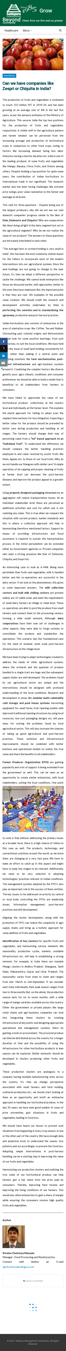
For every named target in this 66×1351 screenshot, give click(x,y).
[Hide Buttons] (1, 368)
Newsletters (9, 75)
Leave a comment (34, 1280)
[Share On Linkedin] (4, 355)
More (26, 30)
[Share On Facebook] (4, 341)
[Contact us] (4, 362)
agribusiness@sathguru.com (18, 1266)
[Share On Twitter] (4, 348)
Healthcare (11, 30)
